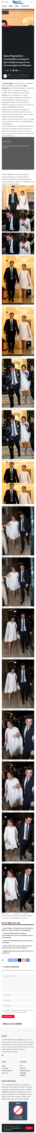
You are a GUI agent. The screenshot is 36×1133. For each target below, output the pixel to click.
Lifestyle (7, 25)
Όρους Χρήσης (8, 1129)
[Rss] (2, 1055)
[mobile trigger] (3, 2)
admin (9, 75)
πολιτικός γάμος (8, 83)
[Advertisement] (18, 40)
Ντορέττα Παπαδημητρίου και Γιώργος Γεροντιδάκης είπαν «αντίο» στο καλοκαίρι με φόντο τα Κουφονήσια (17, 935)
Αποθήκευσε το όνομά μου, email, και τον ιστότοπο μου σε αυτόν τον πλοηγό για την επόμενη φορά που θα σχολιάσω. (18, 1011)
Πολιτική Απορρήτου (15, 1128)
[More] (19, 70)
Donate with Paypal (9, 1081)
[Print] (16, 70)
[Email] (13, 70)
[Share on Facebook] (7, 70)
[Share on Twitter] (10, 70)
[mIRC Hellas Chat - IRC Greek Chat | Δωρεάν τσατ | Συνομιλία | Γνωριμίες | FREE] (18, 2)
